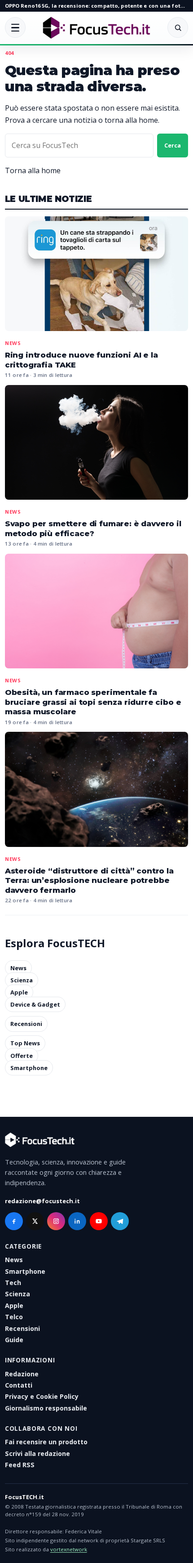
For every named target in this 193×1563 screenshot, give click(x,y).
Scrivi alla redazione (37, 1453)
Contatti (18, 1385)
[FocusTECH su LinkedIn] (77, 1221)
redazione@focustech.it (42, 1201)
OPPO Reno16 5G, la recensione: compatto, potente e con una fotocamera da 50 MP (96, 6)
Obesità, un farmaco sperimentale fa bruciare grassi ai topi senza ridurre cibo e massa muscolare (93, 702)
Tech (13, 1282)
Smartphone (29, 1068)
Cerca (172, 145)
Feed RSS (20, 1464)
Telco (14, 1316)
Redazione (22, 1374)
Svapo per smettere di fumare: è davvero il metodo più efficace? (93, 528)
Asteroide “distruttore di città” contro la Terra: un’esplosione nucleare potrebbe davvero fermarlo (89, 880)
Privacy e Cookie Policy (42, 1396)
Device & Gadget (35, 1004)
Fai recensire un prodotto (46, 1442)
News (13, 342)
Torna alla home (33, 170)
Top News (25, 1043)
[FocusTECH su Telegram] (120, 1221)
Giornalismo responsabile (46, 1408)
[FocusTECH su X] (35, 1221)
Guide (14, 1339)
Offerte (21, 1056)
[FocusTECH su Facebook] (14, 1221)
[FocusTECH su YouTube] (99, 1221)
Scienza (21, 980)
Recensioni (26, 1024)
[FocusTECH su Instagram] (56, 1221)
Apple (19, 992)
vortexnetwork (68, 1549)
